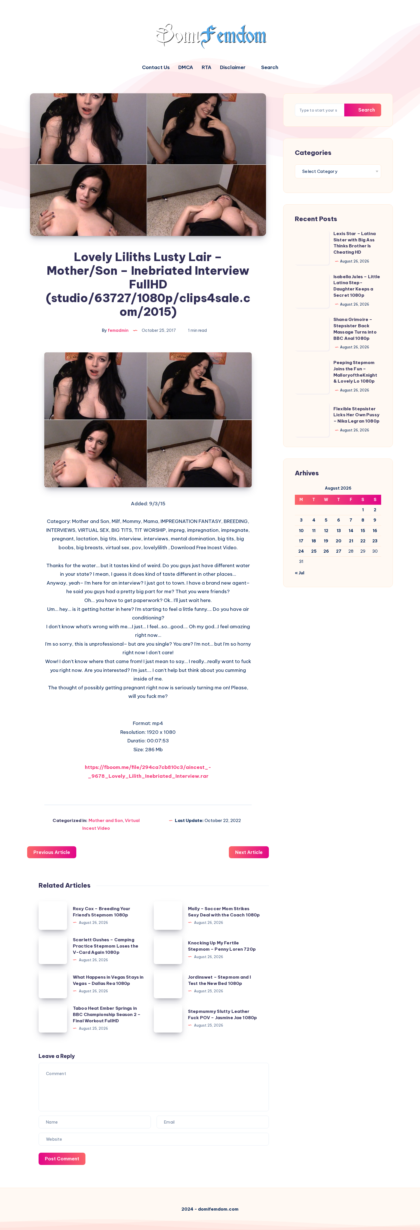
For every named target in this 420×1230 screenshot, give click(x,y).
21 (351, 541)
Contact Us (156, 67)
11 (313, 530)
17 (301, 541)
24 (301, 551)
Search (366, 110)
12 (326, 530)
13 (339, 530)
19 (326, 541)
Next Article (249, 852)
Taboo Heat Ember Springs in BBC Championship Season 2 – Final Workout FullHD (107, 1014)
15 (363, 530)
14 (351, 530)
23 (374, 541)
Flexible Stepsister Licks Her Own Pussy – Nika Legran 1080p (356, 415)
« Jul (299, 572)
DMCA (185, 67)
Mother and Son (106, 820)
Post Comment (62, 1159)
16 (375, 530)
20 (338, 541)
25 (314, 551)
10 (301, 530)
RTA (206, 67)
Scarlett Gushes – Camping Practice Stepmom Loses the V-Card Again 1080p (105, 946)
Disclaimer (232, 67)
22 (362, 541)
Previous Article (51, 852)
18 (313, 541)
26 (326, 551)
